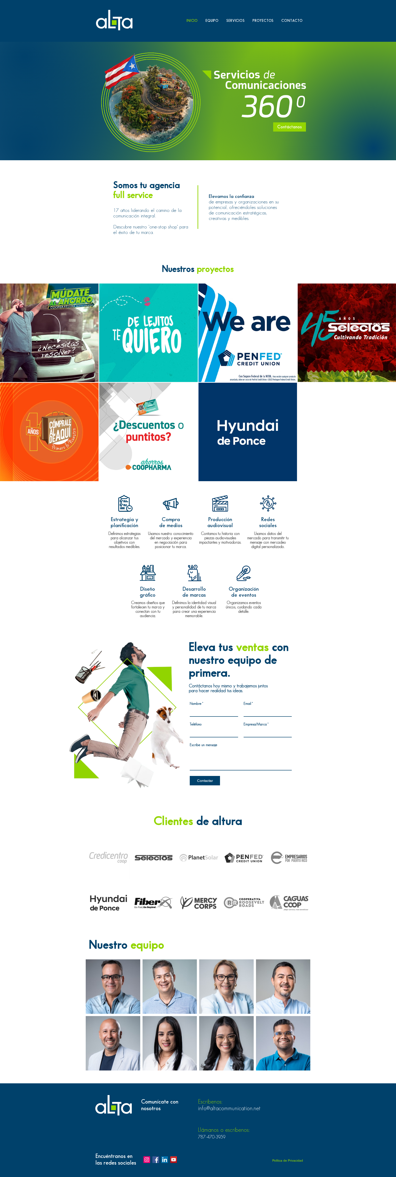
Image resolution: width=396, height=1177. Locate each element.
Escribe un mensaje (203, 745)
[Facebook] (155, 1159)
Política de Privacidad (287, 1160)
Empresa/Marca (256, 724)
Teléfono (195, 724)
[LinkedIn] (164, 1159)
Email (248, 703)
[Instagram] (146, 1159)
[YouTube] (173, 1159)
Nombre (196, 703)
